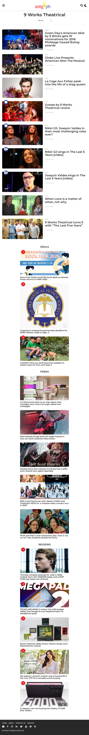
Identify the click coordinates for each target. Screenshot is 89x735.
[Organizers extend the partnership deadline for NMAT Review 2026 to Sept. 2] (44, 305)
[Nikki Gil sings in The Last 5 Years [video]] (22, 158)
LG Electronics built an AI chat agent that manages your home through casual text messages (40, 404)
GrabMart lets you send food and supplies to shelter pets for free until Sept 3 (42, 364)
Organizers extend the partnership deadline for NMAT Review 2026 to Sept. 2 (43, 331)
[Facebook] (7, 726)
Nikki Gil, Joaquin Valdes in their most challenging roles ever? (65, 131)
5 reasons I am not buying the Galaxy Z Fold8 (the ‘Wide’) (42, 709)
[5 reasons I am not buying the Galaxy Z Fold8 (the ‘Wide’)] (44, 694)
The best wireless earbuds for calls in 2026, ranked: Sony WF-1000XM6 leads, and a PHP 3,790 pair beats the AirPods (42, 577)
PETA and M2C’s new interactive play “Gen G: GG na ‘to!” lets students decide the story (44, 536)
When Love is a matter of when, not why (63, 200)
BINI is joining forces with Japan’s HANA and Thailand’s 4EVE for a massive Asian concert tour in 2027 (44, 503)
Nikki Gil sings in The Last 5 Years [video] (65, 153)
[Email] (3, 726)
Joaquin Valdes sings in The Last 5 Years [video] (65, 177)
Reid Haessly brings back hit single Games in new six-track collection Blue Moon (42, 437)
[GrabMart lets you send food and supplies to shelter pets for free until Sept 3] (44, 348)
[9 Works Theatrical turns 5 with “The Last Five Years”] (22, 229)
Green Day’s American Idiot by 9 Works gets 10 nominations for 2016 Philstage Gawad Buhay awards (65, 39)
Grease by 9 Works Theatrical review (58, 106)
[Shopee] (30, 726)
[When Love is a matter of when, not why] (22, 205)
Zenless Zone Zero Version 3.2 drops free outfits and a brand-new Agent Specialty (44, 470)
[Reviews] (6, 102)
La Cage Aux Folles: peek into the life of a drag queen (65, 82)
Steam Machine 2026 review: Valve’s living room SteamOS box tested (44, 645)
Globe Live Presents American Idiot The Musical (65, 59)
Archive (30, 723)
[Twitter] (21, 726)
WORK (47, 30)
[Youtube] (26, 726)
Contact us (20, 723)
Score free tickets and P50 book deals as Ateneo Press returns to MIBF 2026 (44, 278)
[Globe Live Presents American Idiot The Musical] (22, 64)
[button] (3, 5)
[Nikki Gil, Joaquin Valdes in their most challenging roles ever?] (22, 135)
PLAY (46, 54)
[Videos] (6, 149)
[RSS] (35, 726)
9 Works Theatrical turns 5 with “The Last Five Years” (64, 224)
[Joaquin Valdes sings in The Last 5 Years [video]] (22, 182)
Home (4, 723)
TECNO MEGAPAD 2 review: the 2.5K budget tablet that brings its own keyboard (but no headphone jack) (42, 611)
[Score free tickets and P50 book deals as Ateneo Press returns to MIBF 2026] (44, 263)
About (11, 723)
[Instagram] (12, 726)
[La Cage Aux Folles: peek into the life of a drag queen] (22, 88)
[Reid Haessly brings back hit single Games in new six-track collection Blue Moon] (44, 422)
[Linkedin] (16, 726)
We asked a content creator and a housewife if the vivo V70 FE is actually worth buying (43, 677)
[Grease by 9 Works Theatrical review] (22, 111)
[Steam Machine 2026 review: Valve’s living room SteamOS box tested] (44, 629)
